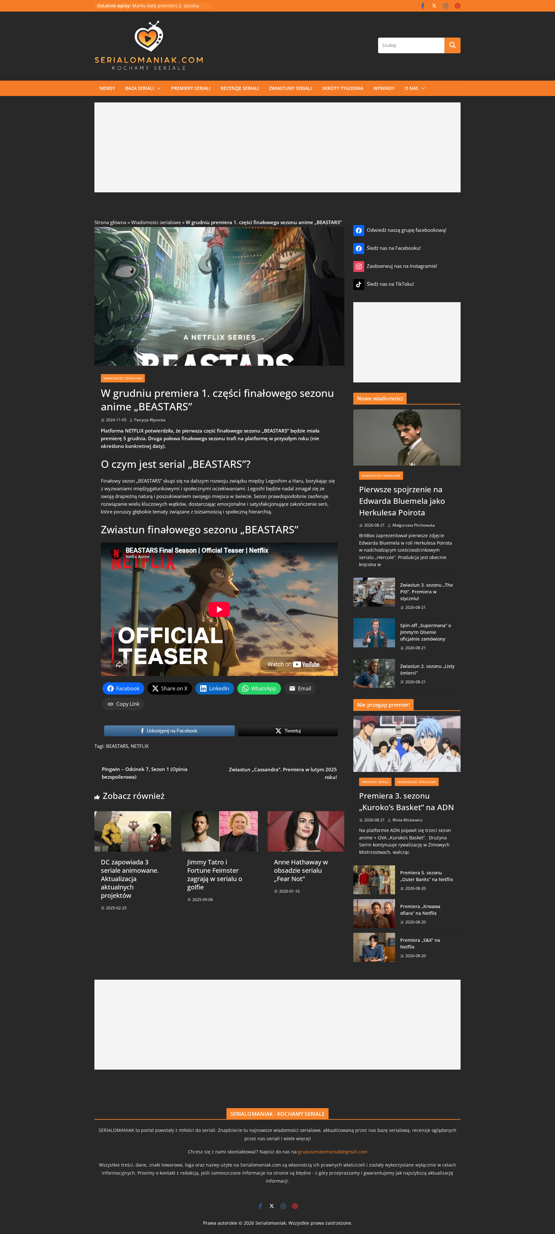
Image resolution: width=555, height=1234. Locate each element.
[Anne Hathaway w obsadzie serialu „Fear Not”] (306, 815)
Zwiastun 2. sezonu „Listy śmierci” (427, 669)
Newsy (107, 88)
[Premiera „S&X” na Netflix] (374, 948)
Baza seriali (139, 88)
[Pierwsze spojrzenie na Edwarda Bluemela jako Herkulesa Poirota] (407, 437)
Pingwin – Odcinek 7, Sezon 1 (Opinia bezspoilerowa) (145, 773)
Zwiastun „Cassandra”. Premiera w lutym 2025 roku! (283, 773)
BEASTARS (117, 746)
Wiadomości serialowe (156, 222)
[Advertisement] (277, 147)
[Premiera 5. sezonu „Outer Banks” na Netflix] (374, 880)
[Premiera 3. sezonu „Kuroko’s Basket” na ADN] (407, 744)
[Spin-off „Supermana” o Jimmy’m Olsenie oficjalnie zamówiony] (374, 636)
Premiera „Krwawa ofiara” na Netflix (420, 909)
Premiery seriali (190, 88)
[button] (157, 88)
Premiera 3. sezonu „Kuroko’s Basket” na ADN (406, 801)
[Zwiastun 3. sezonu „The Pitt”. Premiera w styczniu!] (374, 596)
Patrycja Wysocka (149, 420)
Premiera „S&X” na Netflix (420, 943)
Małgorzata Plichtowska (413, 525)
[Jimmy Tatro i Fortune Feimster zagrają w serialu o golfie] (219, 815)
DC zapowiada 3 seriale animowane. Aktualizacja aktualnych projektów (130, 879)
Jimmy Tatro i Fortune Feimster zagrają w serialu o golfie (214, 874)
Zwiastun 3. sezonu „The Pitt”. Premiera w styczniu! (426, 591)
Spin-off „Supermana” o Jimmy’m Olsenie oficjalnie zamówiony (425, 632)
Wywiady (384, 88)
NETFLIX (140, 746)
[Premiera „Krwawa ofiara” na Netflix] (374, 914)
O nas (411, 88)
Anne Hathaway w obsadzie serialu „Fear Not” (301, 870)
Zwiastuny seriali (290, 88)
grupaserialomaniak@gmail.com (332, 1152)
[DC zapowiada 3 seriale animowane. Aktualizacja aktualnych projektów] (132, 815)
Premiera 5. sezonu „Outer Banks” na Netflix (426, 876)
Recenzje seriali (240, 88)
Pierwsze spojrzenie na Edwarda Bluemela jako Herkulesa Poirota (402, 501)
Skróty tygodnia (342, 88)
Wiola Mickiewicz (407, 820)
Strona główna (110, 222)
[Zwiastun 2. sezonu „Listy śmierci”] (374, 674)
